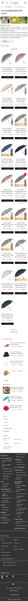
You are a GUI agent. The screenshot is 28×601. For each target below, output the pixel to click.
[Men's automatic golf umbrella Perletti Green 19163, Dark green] (7, 305)
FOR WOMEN (5, 484)
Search (15, 546)
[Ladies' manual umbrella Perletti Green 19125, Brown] (20, 213)
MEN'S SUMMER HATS (6, 465)
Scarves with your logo (21, 525)
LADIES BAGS (6, 515)
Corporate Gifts (19, 519)
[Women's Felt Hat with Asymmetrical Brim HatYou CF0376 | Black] (6, 354)
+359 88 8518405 (11, 565)
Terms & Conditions (19, 549)
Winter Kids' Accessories (18, 478)
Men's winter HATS (7, 473)
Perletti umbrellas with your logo (21, 522)
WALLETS (3, 505)
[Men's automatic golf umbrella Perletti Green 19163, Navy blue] (20, 274)
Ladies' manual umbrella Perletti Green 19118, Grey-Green (21, 191)
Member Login (4, 546)
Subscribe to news (8, 428)
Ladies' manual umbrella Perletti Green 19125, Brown (21, 224)
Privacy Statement (5, 552)
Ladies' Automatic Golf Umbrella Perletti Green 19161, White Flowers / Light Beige (7, 285)
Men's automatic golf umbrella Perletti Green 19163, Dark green (7, 316)
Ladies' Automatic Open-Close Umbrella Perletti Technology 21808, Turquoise (17, 397)
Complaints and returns (6, 543)
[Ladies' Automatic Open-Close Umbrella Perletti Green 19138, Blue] (7, 150)
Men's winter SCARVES (19, 505)
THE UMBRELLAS (5, 489)
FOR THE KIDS (19, 470)
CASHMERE (18, 459)
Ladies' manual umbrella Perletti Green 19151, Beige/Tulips (7, 191)
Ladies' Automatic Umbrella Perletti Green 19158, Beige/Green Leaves (20, 100)
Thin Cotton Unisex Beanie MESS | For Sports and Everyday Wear (17, 406)
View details (7, 77)
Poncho (19, 516)
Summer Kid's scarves (21, 475)
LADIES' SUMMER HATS (6, 461)
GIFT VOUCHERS (19, 467)
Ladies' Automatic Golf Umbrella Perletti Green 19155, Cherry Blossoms (21, 255)
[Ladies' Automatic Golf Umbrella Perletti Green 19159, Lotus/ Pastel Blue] (7, 58)
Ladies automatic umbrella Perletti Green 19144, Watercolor (21, 130)
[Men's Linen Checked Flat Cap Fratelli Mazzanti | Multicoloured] (6, 345)
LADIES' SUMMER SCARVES (20, 486)
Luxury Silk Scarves (21, 493)
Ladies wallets (5, 509)
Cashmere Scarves (20, 464)
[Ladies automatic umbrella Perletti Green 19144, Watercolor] (20, 119)
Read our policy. (14, 590)
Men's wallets (5, 507)
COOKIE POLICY (5, 555)
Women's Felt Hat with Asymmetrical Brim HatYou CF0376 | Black (16, 352)
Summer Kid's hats (20, 472)
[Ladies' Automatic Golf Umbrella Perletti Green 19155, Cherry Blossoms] (20, 244)
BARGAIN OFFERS (20, 528)
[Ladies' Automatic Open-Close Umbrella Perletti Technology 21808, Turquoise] (6, 399)
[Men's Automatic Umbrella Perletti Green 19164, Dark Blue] (20, 150)
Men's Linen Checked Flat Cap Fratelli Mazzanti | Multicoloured (17, 343)
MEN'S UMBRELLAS (7, 491)
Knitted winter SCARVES (20, 513)
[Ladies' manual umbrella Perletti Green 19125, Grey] (7, 244)
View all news (6, 431)
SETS (2, 481)
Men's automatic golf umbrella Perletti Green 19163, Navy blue (21, 285)
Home (2, 539)
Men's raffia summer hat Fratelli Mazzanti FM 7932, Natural (17, 388)
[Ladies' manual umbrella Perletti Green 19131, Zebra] (7, 213)
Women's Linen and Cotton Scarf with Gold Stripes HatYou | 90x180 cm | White (17, 362)
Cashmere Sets (19, 462)
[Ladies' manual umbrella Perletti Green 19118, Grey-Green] (20, 180)
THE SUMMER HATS (6, 458)
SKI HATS (5, 478)
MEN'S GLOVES (20, 457)
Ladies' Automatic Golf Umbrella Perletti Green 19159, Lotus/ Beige (21, 69)
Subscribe (6, 380)
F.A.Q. (2, 549)
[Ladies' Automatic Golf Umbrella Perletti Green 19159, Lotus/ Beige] (20, 58)
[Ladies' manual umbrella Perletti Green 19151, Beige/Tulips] (7, 180)
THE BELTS (4, 517)
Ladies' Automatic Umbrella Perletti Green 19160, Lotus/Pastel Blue (7, 130)
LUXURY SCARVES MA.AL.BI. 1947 (21, 509)
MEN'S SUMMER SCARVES (20, 490)
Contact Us (16, 543)
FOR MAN (4, 486)
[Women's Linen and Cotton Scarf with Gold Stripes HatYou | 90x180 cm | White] (6, 363)
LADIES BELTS (6, 520)
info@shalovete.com (11, 562)
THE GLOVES (4, 522)
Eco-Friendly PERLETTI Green (5, 501)
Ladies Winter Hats (7, 471)
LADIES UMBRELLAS (4, 495)
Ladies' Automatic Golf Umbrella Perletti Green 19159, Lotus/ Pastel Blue (7, 69)
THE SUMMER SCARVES (19, 482)
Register (16, 539)
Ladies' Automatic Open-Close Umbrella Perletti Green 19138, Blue (7, 161)
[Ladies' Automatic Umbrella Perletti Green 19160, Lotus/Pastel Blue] (7, 119)
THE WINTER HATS (7, 469)
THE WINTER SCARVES (19, 497)
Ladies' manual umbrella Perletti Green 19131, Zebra (7, 224)
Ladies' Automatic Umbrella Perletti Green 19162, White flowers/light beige (7, 100)
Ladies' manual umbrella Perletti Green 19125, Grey (7, 255)
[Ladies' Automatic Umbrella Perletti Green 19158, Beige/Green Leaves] (20, 89)
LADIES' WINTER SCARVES (21, 501)
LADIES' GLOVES (21, 454)
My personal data (14, 594)
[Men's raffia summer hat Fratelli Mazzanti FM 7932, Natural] (6, 390)
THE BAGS (3, 512)
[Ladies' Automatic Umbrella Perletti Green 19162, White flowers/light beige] (7, 89)
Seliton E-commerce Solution (14, 599)
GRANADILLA (7, 476)
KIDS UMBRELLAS (7, 498)
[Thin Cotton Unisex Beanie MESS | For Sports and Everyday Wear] (6, 408)
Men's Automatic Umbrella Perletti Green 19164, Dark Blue (21, 161)
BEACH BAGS (4, 455)
